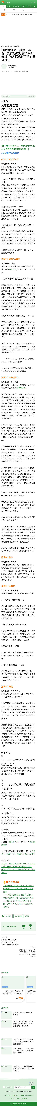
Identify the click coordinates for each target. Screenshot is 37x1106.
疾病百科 (30, 1095)
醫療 (23, 6)
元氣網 (7, 46)
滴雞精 (17, 258)
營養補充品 (21, 388)
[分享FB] (4, 10)
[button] (34, 6)
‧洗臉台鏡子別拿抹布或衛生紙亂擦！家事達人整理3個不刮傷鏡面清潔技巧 (18, 903)
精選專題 (23, 1095)
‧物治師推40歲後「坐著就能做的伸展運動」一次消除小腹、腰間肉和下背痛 (18, 888)
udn (2, 46)
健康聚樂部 (16, 1095)
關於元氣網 (7, 1095)
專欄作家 (24, 1098)
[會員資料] (32, 2)
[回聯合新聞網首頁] (2, 2)
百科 (29, 6)
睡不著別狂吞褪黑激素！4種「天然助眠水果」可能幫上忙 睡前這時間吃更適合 (20, 14)
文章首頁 (17, 1098)
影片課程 (5, 987)
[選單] (35, 2)
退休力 (12, 1098)
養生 (8, 6)
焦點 (2, 6)
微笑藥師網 (13, 841)
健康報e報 (8, 1087)
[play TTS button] (9, 96)
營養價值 (12, 269)
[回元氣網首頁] (7, 2)
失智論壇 (16, 6)
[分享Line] (13, 10)
